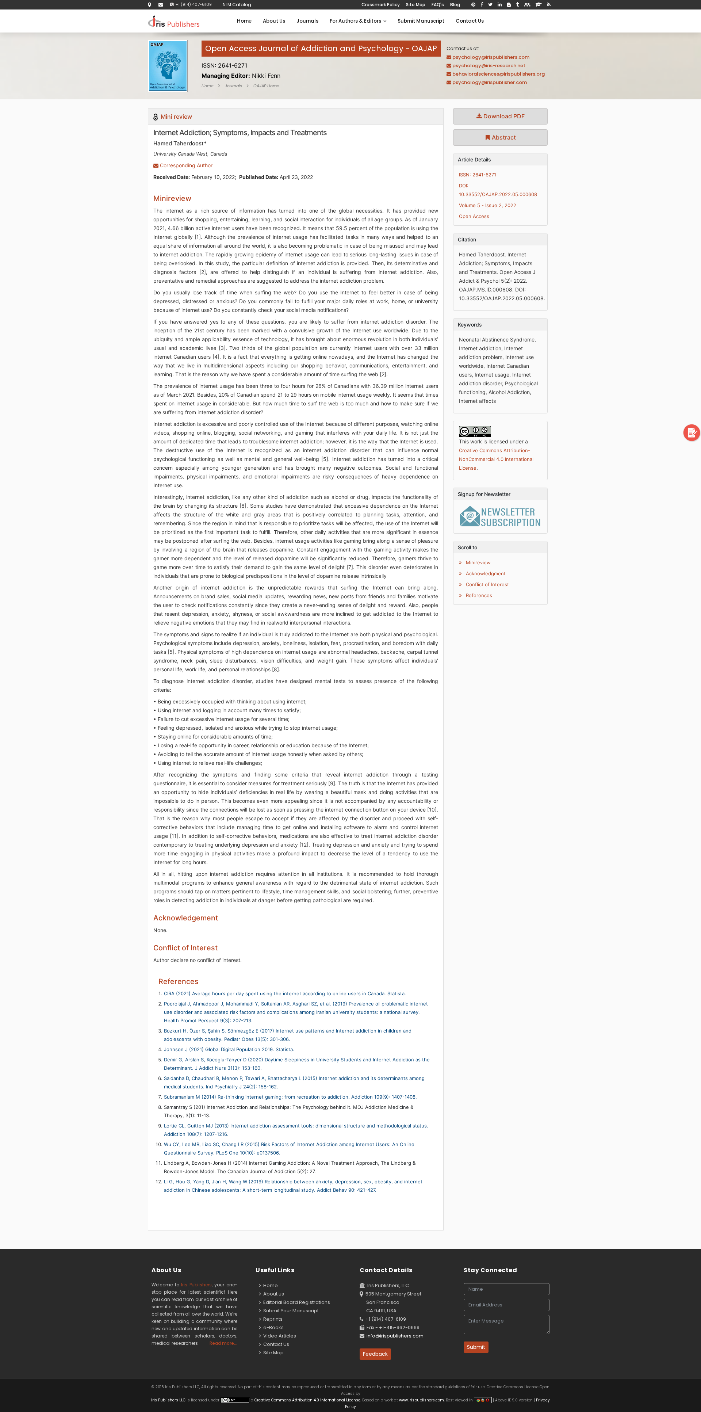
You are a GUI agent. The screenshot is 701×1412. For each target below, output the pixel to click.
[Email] (160, 4)
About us (272, 1293)
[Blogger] (509, 4)
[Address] (149, 4)
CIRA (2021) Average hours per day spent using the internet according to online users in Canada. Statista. (285, 993)
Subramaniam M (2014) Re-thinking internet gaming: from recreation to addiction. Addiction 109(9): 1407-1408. (290, 1097)
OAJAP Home (266, 86)
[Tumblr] (517, 4)
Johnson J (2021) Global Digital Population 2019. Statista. (229, 1049)
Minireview (477, 562)
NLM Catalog (237, 4)
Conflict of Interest (486, 584)
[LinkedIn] (499, 4)
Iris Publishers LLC (169, 1400)
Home (244, 21)
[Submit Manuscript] (692, 432)
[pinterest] (473, 4)
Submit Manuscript (421, 21)
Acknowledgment (485, 573)
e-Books (272, 1327)
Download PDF (503, 116)
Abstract (503, 137)
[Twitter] (490, 4)
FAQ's (438, 4)
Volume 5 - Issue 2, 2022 (487, 205)
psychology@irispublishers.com (490, 57)
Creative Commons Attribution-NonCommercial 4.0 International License (496, 459)
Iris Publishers (196, 1285)
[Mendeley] (527, 4)
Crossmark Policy (380, 4)
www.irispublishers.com (421, 1400)
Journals (307, 21)
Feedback (375, 1354)
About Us (274, 21)
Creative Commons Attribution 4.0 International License (307, 1400)
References (478, 595)
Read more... (223, 1343)
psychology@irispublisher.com (489, 82)
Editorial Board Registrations (295, 1302)
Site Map (415, 4)
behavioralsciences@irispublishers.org (498, 73)
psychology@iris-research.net (488, 65)
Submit (476, 1347)
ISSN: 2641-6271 (477, 175)
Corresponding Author (185, 165)
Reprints (272, 1319)
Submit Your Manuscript (290, 1310)
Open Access (474, 216)
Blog (455, 4)
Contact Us (470, 21)
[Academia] (538, 4)
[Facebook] (482, 4)
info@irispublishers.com (395, 1335)
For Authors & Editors (356, 21)
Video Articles (278, 1335)
